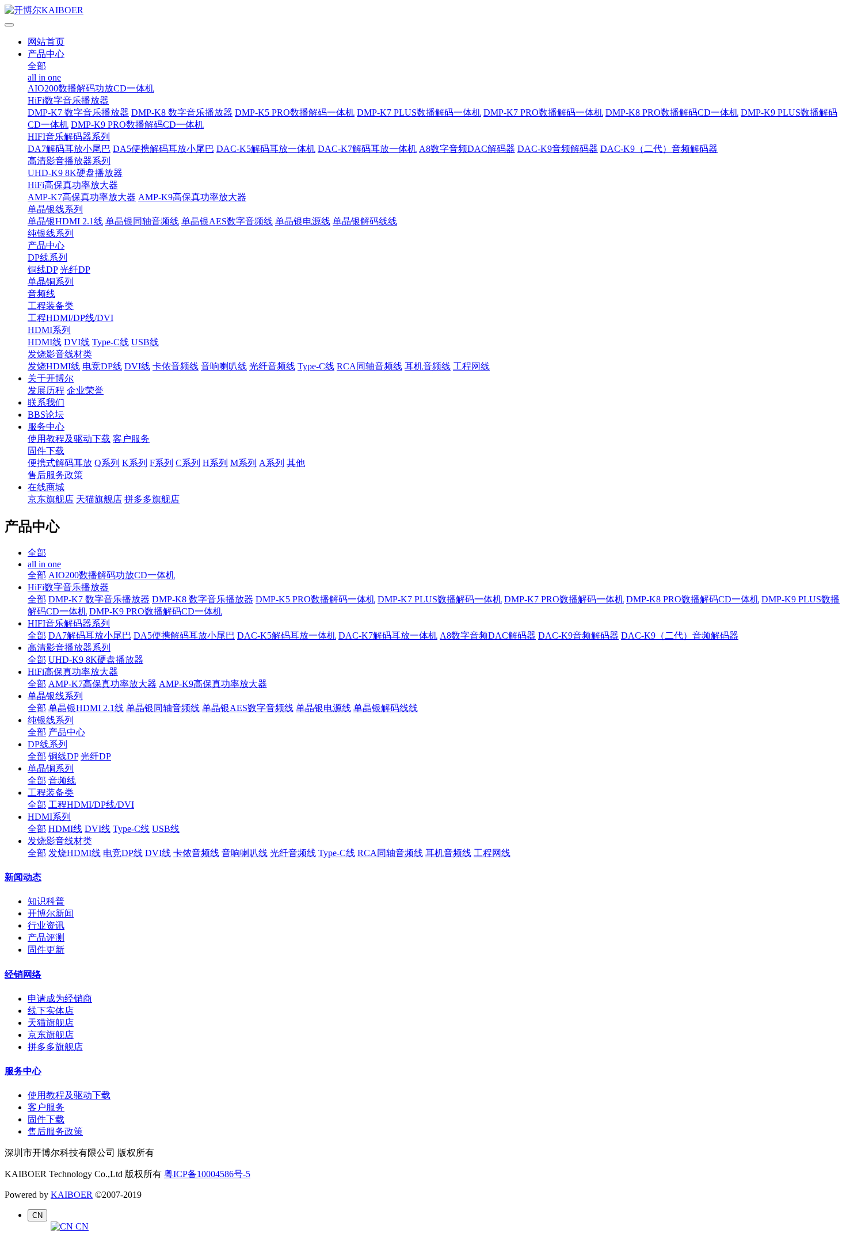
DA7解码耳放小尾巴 (69, 149)
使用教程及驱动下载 (69, 439)
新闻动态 (23, 877)
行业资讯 (46, 925)
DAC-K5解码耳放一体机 (265, 149)
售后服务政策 (55, 475)
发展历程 (46, 390)
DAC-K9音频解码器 (557, 149)
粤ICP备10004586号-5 (207, 1174)
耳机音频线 (428, 366)
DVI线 (77, 342)
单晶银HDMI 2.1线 (65, 221)
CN (81, 1226)
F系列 (161, 463)
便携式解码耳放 (60, 463)
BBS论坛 (46, 414)
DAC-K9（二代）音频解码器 (659, 149)
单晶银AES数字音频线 (227, 221)
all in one (44, 77)
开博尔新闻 (51, 913)
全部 (37, 66)
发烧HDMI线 (54, 366)
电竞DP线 (102, 366)
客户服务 (131, 439)
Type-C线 (110, 342)
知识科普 (46, 901)
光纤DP (75, 269)
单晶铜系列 (51, 282)
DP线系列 (47, 257)
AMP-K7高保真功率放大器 (82, 197)
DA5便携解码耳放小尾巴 (163, 149)
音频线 (41, 294)
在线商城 (46, 487)
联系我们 (46, 402)
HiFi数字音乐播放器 (68, 100)
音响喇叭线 (224, 366)
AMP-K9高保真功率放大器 (192, 197)
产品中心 (46, 54)
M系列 (243, 463)
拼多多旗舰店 (152, 499)
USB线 (145, 342)
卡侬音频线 (176, 366)
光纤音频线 (272, 366)
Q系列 (107, 463)
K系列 (134, 463)
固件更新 (46, 949)
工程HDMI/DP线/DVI (70, 318)
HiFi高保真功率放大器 (73, 185)
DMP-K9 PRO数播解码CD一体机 (137, 124)
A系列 (271, 463)
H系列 (215, 463)
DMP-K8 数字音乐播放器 (182, 112)
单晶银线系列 (55, 209)
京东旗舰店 (51, 499)
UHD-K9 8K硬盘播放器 (75, 173)
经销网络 (23, 974)
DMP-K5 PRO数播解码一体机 (295, 112)
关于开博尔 (51, 378)
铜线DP (43, 269)
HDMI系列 (49, 330)
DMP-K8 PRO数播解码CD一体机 (671, 112)
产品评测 (46, 937)
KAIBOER (72, 1195)
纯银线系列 (51, 233)
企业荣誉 (85, 390)
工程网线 (471, 366)
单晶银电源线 (302, 221)
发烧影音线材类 (60, 354)
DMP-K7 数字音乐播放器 (78, 112)
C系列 (188, 463)
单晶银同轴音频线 (142, 221)
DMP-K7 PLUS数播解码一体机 (419, 112)
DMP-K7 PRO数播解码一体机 (543, 112)
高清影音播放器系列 (69, 161)
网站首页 (46, 42)
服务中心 (46, 427)
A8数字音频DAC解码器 (467, 149)
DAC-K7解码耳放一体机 (367, 149)
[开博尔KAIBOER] (423, 11)
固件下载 (46, 451)
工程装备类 (51, 306)
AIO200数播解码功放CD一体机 (91, 88)
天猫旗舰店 (99, 499)
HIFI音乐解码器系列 (69, 137)
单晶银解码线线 (365, 221)
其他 (296, 463)
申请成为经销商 (60, 998)
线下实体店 (51, 1010)
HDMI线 (45, 342)
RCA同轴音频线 (369, 366)
